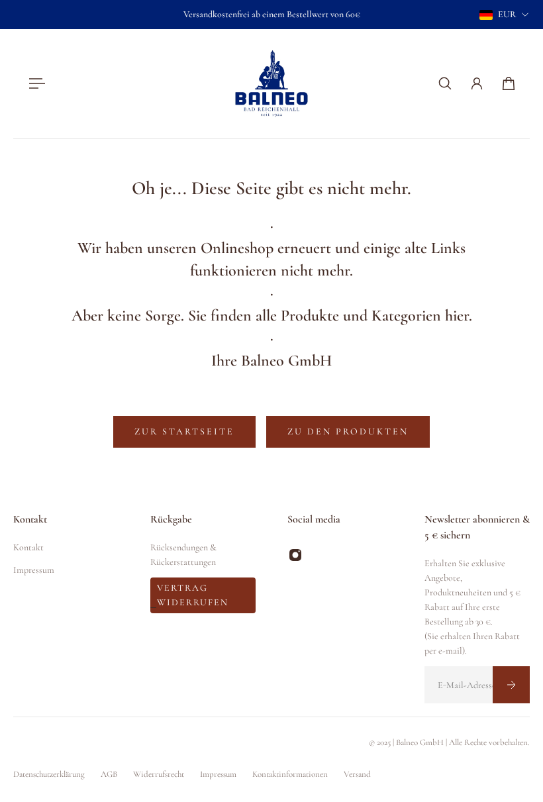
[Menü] (34, 83)
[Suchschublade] (445, 83)
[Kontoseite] (477, 83)
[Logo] (271, 83)
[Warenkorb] (508, 83)
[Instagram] (295, 555)
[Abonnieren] (511, 684)
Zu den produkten (348, 431)
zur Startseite (184, 431)
